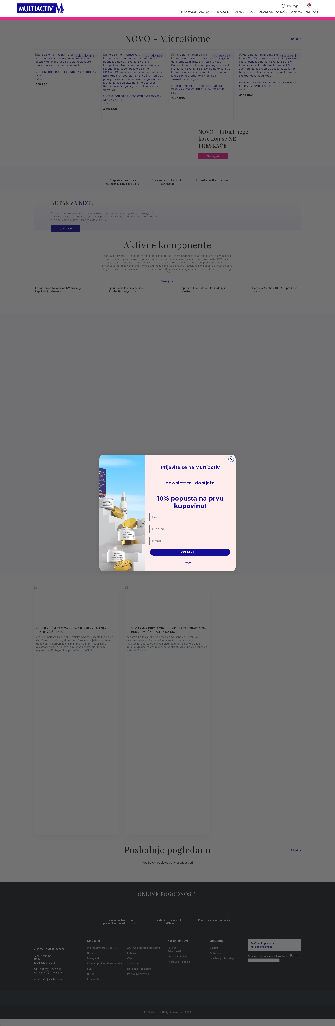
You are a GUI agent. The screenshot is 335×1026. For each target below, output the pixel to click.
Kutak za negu (244, 11)
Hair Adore (221, 11)
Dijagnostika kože (273, 11)
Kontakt (312, 11)
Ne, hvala (190, 562)
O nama (296, 11)
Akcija (204, 11)
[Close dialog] (231, 459)
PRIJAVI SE (190, 552)
